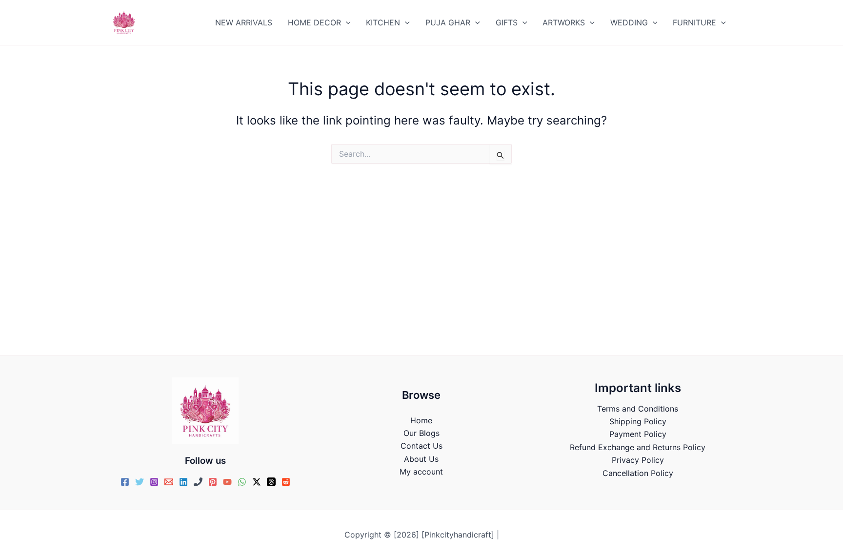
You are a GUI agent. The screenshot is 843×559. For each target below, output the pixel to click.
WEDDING (629, 22)
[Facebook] (124, 481)
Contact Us (421, 446)
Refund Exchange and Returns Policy (637, 447)
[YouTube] (227, 481)
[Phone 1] (198, 481)
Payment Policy (637, 434)
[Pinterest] (212, 481)
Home (421, 420)
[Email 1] (168, 481)
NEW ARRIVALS (243, 22)
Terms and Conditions (637, 409)
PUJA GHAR (447, 22)
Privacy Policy (638, 460)
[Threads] (271, 481)
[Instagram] (154, 481)
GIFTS (507, 22)
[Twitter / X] (256, 481)
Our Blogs (421, 433)
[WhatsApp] (242, 481)
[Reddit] (285, 481)
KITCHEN (383, 22)
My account (421, 471)
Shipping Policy (637, 421)
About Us (421, 459)
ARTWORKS (563, 22)
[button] (346, 22)
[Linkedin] (183, 481)
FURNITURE (694, 22)
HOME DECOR (314, 22)
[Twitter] (139, 481)
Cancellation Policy (637, 473)
